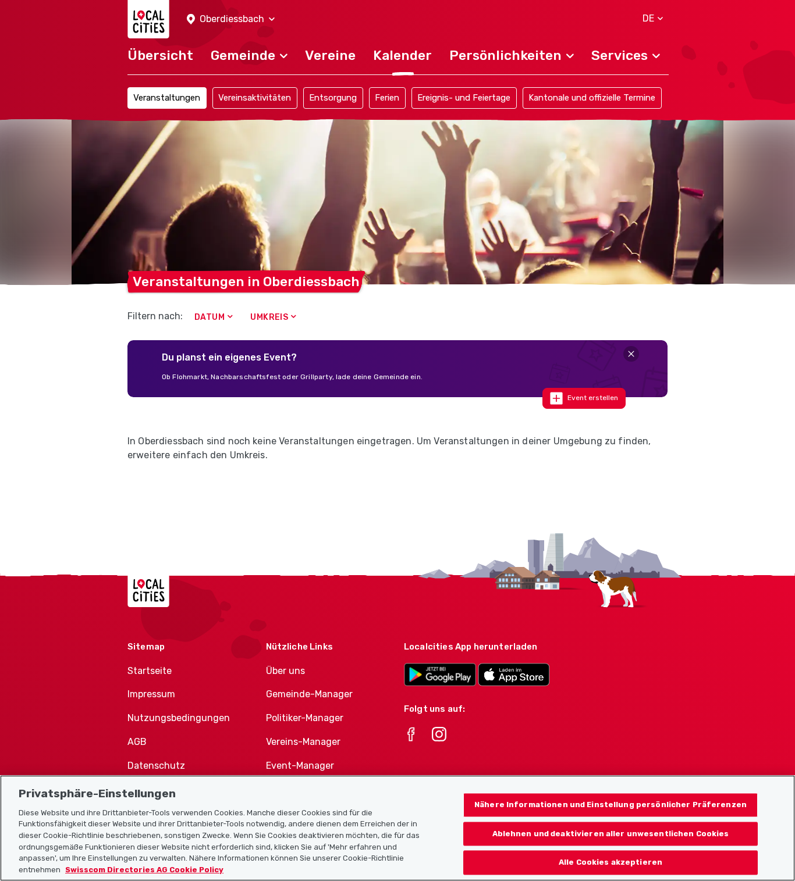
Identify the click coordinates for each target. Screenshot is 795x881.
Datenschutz (156, 765)
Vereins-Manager (303, 741)
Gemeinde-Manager (309, 694)
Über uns (285, 670)
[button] (231, 19)
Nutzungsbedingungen (178, 717)
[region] (397, 828)
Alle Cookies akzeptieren (610, 862)
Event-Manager (300, 765)
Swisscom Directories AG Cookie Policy (144, 869)
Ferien (387, 97)
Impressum (151, 694)
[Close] (631, 354)
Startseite (149, 670)
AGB (137, 741)
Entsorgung (333, 97)
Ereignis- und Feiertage (463, 97)
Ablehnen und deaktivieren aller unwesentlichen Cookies (610, 833)
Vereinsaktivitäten (254, 97)
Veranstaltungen (166, 97)
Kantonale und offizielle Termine (591, 97)
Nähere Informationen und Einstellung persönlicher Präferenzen (610, 804)
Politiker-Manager (304, 717)
